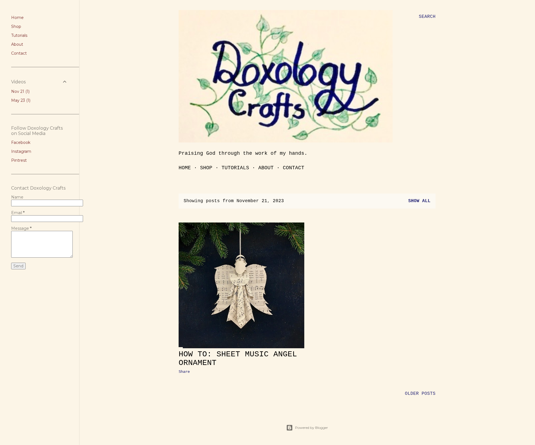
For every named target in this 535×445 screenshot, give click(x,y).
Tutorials (235, 168)
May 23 (20, 100)
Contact (293, 168)
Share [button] (184, 371)
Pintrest (19, 160)
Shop (206, 168)
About (266, 168)
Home (185, 168)
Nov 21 (19, 91)
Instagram (21, 151)
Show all (419, 201)
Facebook (20, 142)
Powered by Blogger (311, 427)
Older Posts (420, 393)
